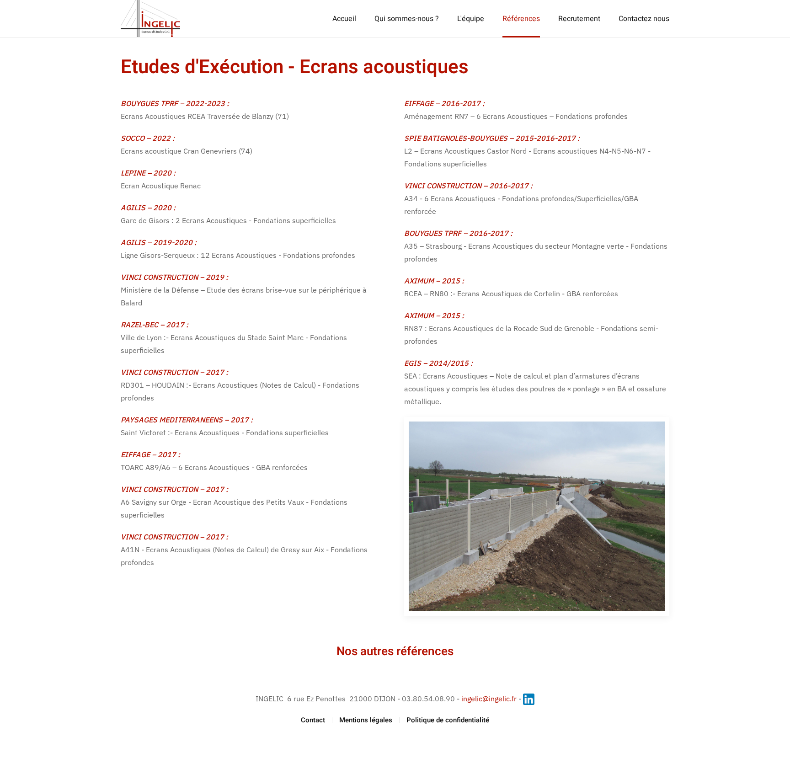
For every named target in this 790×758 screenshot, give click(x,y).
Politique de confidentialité (447, 720)
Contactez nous (644, 18)
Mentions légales (365, 720)
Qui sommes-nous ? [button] (406, 18)
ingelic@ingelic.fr (489, 698)
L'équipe (470, 18)
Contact (313, 720)
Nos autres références (395, 651)
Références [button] (521, 18)
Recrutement (579, 18)
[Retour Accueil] (150, 18)
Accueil (344, 18)
